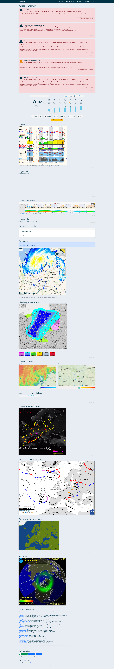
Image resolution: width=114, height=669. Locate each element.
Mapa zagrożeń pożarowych (24, 621)
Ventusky (21, 619)
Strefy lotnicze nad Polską (24, 627)
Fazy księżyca (22, 616)
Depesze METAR (22, 626)
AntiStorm (94, 389)
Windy (94, 215)
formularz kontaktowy (28, 662)
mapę (23, 213)
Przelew (32, 654)
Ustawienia (87, 1)
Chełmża (28, 1)
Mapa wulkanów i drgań (23, 641)
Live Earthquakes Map (23, 635)
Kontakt (93, 1)
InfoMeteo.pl (22, 1)
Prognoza (62, 1)
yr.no (94, 196)
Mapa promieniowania (23, 638)
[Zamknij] (94, 9)
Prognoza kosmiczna (23, 642)
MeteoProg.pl (93, 222)
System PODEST (22, 615)
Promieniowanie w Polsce (24, 640)
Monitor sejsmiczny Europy (24, 636)
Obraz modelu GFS (23, 630)
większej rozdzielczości (34, 550)
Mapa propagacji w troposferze (25, 643)
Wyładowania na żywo (23, 631)
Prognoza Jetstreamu (23, 620)
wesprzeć (24, 245)
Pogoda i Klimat (22, 622)
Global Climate (22, 632)
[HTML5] (50, 666)
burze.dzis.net (93, 357)
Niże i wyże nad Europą (23, 637)
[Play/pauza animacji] (20, 249)
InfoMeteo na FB (22, 614)
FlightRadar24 (22, 624)
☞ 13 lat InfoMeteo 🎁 (57, 119)
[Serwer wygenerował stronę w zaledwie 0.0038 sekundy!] (52, 666)
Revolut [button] (40, 654)
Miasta (68, 1)
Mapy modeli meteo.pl (23, 617)
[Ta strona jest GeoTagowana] (51, 666)
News (74, 1)
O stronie (79, 1)
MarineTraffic (21, 625)
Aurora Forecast (22, 634)
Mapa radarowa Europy (23, 629)
